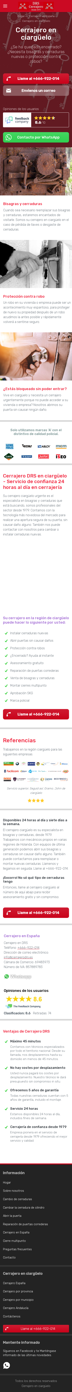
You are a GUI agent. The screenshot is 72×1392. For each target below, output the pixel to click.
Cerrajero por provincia (18, 1291)
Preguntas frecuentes (17, 1249)
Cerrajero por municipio (18, 1300)
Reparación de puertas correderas (25, 1224)
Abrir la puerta (12, 1216)
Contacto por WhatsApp (38, 137)
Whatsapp (6, 1365)
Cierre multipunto (14, 1241)
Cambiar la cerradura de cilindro (23, 1207)
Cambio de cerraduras (17, 1199)
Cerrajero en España (16, 1232)
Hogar (7, 1182)
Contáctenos (11, 1316)
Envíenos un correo (38, 90)
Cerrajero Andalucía (15, 1308)
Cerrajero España (14, 1283)
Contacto (9, 1257)
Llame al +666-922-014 (38, 78)
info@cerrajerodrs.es (18, 957)
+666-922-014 (28, 948)
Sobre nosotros (13, 1191)
